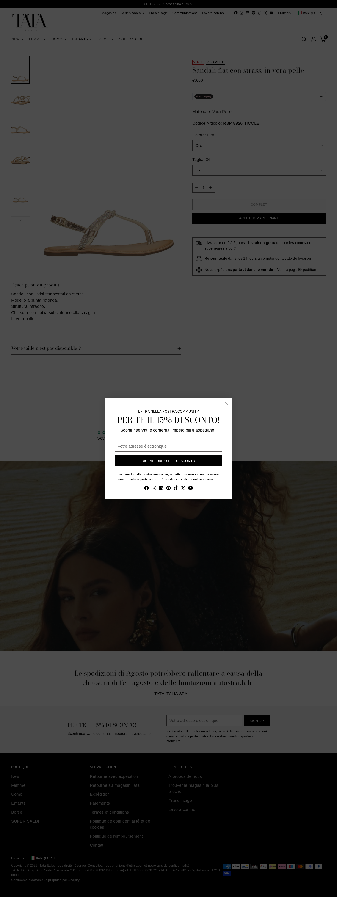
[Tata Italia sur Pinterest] (168, 489)
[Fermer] (226, 403)
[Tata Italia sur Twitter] (183, 489)
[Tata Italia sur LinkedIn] (161, 489)
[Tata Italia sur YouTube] (190, 489)
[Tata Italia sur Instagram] (154, 489)
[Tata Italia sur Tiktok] (176, 489)
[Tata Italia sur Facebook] (146, 489)
